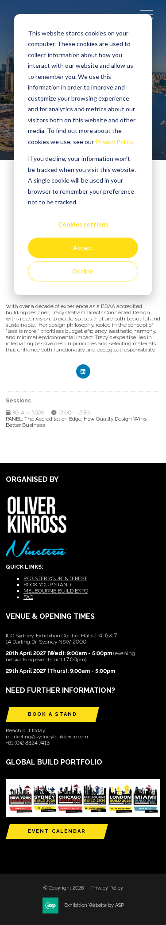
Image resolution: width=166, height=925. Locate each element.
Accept (83, 247)
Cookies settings (83, 224)
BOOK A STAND (52, 714)
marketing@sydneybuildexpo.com (47, 737)
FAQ (28, 597)
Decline (83, 271)
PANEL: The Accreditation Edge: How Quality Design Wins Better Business (76, 422)
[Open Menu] (146, 14)
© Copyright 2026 (63, 888)
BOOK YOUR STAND (47, 585)
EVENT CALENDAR (57, 831)
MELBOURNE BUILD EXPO (55, 591)
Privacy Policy (113, 141)
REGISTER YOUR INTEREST (55, 578)
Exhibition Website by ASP (94, 905)
